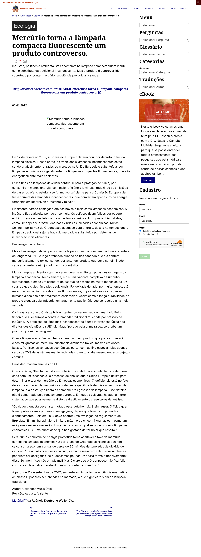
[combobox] (164, 25)
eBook (173, 8)
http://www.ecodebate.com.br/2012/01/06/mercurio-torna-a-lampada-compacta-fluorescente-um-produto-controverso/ (71, 90)
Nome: (142, 204)
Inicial (110, 8)
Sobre (136, 8)
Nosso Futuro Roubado (32, 8)
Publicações (123, 8)
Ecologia (38, 15)
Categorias (144, 68)
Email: (142, 216)
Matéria (17, 500)
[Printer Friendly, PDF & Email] (71, 61)
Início (14, 15)
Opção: (142, 228)
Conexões (148, 8)
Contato (161, 8)
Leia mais (147, 180)
